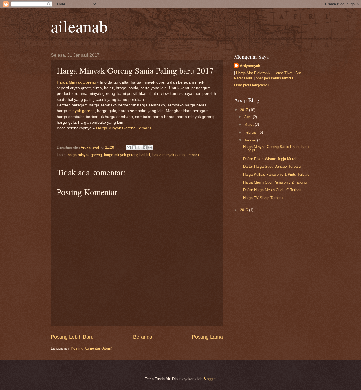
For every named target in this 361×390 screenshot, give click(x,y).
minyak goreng (81, 111)
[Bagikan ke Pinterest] (150, 147)
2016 (244, 210)
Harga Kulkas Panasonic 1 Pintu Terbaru (276, 174)
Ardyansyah (250, 66)
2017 (244, 110)
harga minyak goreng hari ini (127, 155)
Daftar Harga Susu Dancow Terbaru (272, 166)
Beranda (142, 337)
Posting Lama (207, 337)
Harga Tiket (283, 73)
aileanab (79, 26)
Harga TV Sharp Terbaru (263, 198)
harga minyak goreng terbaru (175, 155)
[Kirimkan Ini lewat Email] (128, 147)
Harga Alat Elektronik (253, 73)
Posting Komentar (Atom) (91, 348)
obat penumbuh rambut (274, 78)
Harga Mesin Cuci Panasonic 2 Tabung (275, 182)
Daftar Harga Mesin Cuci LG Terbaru (272, 190)
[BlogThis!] (134, 147)
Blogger (209, 379)
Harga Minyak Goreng (76, 82)
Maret (249, 124)
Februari (251, 132)
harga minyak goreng (85, 155)
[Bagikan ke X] (139, 147)
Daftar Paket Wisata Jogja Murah (270, 159)
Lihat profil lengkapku (251, 85)
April (248, 117)
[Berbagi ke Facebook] (145, 147)
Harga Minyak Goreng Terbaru (123, 128)
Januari (250, 140)
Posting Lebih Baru (72, 337)
